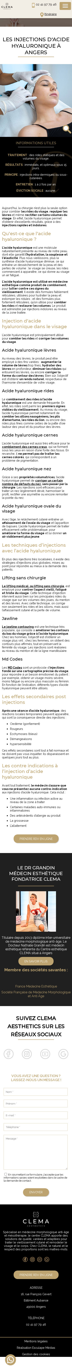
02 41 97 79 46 (46, 4)
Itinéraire (50, 14)
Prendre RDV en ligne (36, 838)
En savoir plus (36, 961)
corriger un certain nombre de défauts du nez (32, 482)
